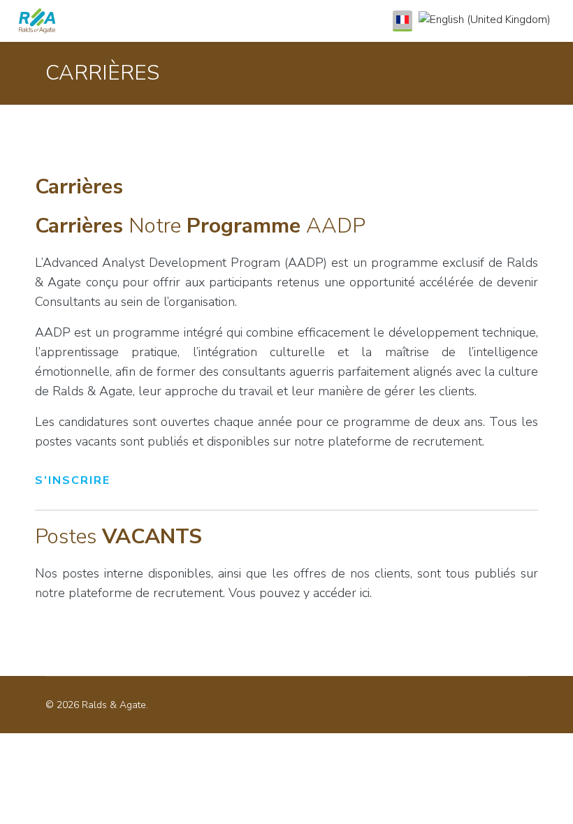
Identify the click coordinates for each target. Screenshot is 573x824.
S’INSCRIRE (72, 480)
